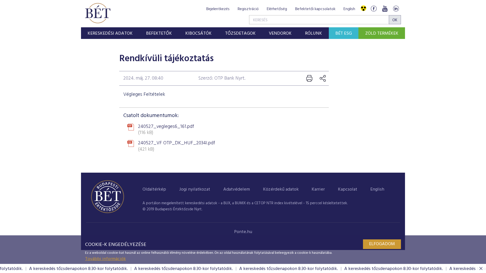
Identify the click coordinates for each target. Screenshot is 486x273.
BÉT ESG (343, 33)
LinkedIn (396, 8)
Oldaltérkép (154, 189)
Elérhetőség (277, 9)
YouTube (385, 8)
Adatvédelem (236, 189)
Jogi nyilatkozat (194, 189)
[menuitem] (110, 33)
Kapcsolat (347, 189)
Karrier (318, 189)
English (349, 9)
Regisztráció (248, 9)
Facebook (374, 8)
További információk (105, 259)
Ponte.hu (243, 232)
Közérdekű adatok (281, 189)
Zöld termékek (381, 33)
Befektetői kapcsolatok (315, 9)
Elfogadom (382, 244)
